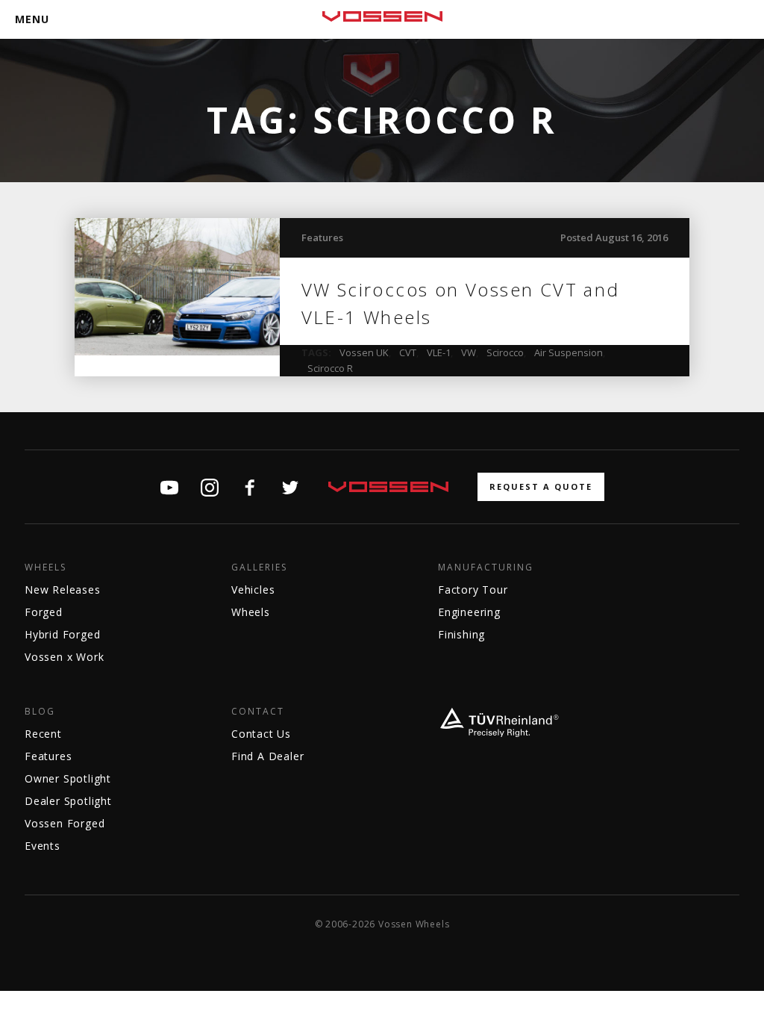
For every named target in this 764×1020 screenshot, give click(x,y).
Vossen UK (364, 352)
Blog (40, 712)
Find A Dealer (267, 756)
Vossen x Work (64, 657)
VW (468, 352)
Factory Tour (473, 589)
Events (42, 846)
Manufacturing (485, 567)
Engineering (469, 612)
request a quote (540, 486)
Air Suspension (568, 352)
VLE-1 (439, 352)
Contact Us (261, 734)
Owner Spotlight (68, 778)
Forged (44, 612)
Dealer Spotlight (68, 801)
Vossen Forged (64, 823)
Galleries (259, 567)
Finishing (461, 634)
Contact (257, 712)
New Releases (63, 589)
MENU (32, 19)
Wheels (45, 567)
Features (322, 237)
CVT (407, 352)
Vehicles (253, 589)
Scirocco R (330, 368)
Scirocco (505, 352)
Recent (43, 734)
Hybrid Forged (62, 634)
